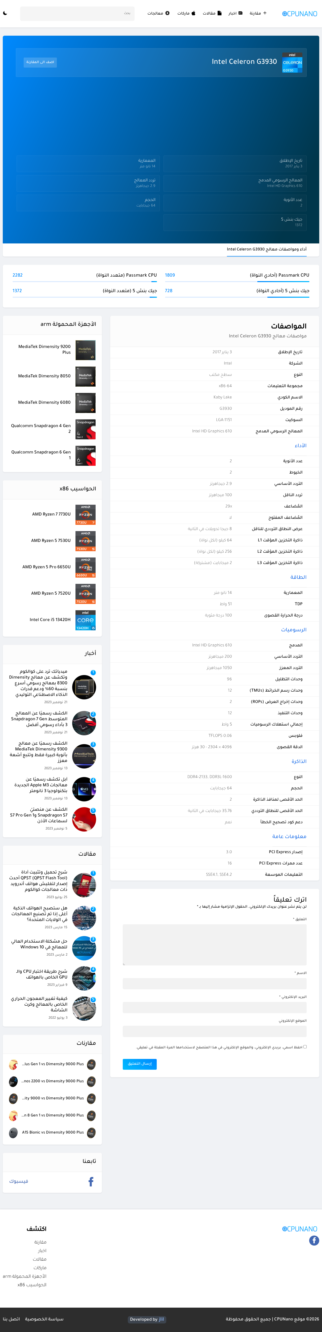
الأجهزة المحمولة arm (25, 1276)
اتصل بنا (11, 1319)
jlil (161, 1319)
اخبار (233, 14)
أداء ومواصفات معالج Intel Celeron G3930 (267, 249)
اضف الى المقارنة (40, 62)
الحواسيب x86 (32, 1285)
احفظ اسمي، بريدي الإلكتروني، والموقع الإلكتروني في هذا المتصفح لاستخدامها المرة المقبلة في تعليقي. (219, 1048)
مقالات (209, 14)
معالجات (155, 14)
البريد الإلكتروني (293, 997)
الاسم (301, 973)
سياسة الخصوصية (44, 1319)
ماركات (183, 14)
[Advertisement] (160, 117)
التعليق (300, 919)
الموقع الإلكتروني (293, 1021)
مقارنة (255, 14)
